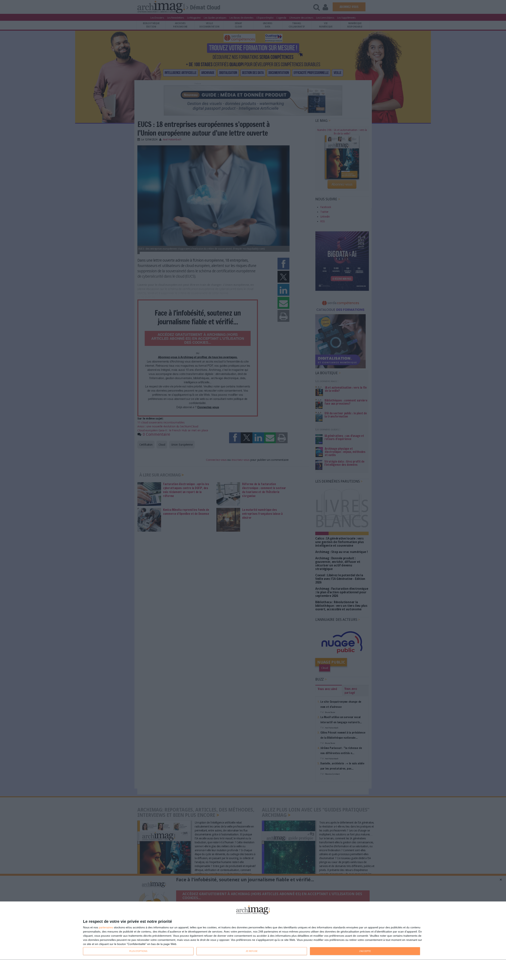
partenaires (106, 927)
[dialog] (253, 931)
